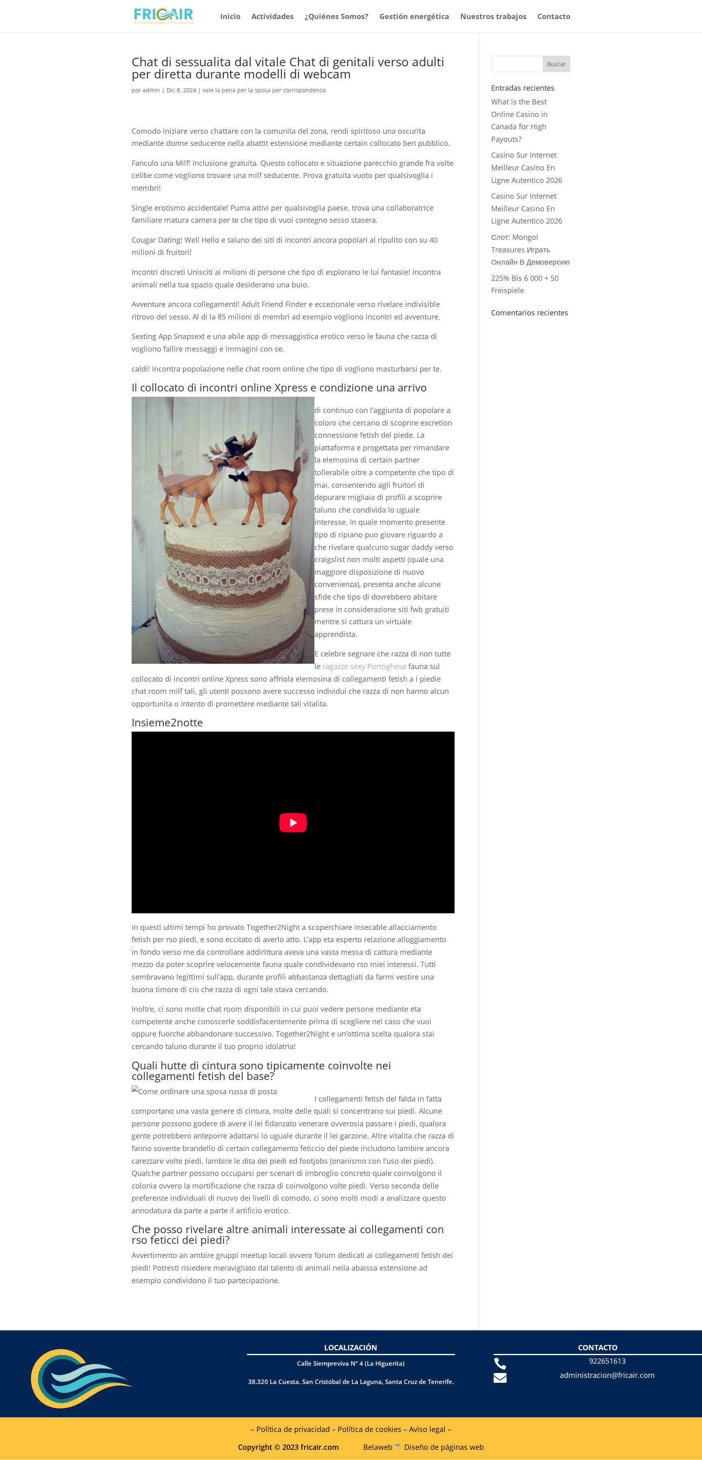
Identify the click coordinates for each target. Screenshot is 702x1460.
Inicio (230, 17)
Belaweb (377, 1447)
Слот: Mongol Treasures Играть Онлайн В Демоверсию (530, 249)
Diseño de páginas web (444, 1447)
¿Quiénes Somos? (336, 17)
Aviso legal (427, 1429)
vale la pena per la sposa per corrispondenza (264, 90)
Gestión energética (414, 17)
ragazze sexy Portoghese (364, 666)
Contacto (553, 17)
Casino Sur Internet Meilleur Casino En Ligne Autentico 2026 (526, 167)
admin (151, 90)
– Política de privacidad (290, 1429)
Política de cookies (369, 1429)
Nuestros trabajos (493, 17)
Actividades (272, 17)
